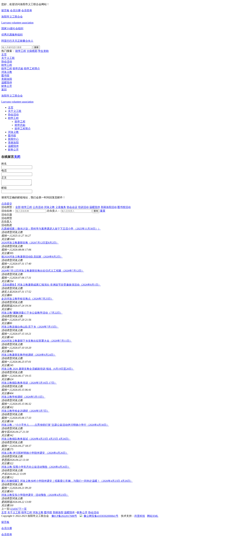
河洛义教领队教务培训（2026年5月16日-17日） (29, 382)
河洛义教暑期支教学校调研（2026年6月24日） (28, 354)
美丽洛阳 (6, 79)
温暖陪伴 (6, 82)
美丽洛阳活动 (109, 207)
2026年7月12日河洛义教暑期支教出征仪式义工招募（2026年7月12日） (42, 270)
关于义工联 (8, 58)
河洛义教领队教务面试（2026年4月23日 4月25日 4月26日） (36, 438)
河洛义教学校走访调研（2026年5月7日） (25, 410)
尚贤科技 (139, 515)
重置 (102, 210)
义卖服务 (60, 207)
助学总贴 (18, 68)
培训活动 (83, 207)
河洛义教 (6, 72)
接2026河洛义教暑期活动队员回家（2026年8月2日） (32, 256)
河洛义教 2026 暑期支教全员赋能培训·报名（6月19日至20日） (37, 368)
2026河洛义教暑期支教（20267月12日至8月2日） (30, 242)
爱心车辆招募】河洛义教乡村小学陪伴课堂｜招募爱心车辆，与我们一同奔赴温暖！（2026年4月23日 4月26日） (67, 480)
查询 (96, 211)
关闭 (17, 156)
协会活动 (6, 61)
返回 (4, 89)
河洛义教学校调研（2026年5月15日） (23, 396)
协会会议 (72, 207)
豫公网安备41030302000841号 (101, 515)
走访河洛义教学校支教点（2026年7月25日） (27, 298)
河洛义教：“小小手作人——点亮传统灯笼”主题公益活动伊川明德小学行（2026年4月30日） (55, 424)
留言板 (5, 10)
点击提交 (6, 203)
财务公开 (6, 86)
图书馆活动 (124, 207)
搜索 (36, 47)
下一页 (23, 508)
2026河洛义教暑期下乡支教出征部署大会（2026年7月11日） (36, 340)
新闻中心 (13, 139)
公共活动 (38, 207)
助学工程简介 (32, 68)
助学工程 (20, 51)
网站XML (152, 515)
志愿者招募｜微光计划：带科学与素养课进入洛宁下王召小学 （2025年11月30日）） (51, 228)
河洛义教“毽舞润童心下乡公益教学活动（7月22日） (31, 312)
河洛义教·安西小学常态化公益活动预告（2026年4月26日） (35, 466)
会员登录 (26, 10)
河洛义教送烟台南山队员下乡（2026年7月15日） (30, 326)
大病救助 (32, 51)
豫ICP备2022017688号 (64, 515)
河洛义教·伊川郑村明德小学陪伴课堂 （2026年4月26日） (34, 452)
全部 (18, 207)
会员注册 (15, 10)
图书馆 (5, 75)
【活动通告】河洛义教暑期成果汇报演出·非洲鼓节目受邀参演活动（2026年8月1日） (51, 284)
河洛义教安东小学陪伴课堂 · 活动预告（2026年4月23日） (35, 494)
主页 (4, 54)
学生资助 (43, 51)
